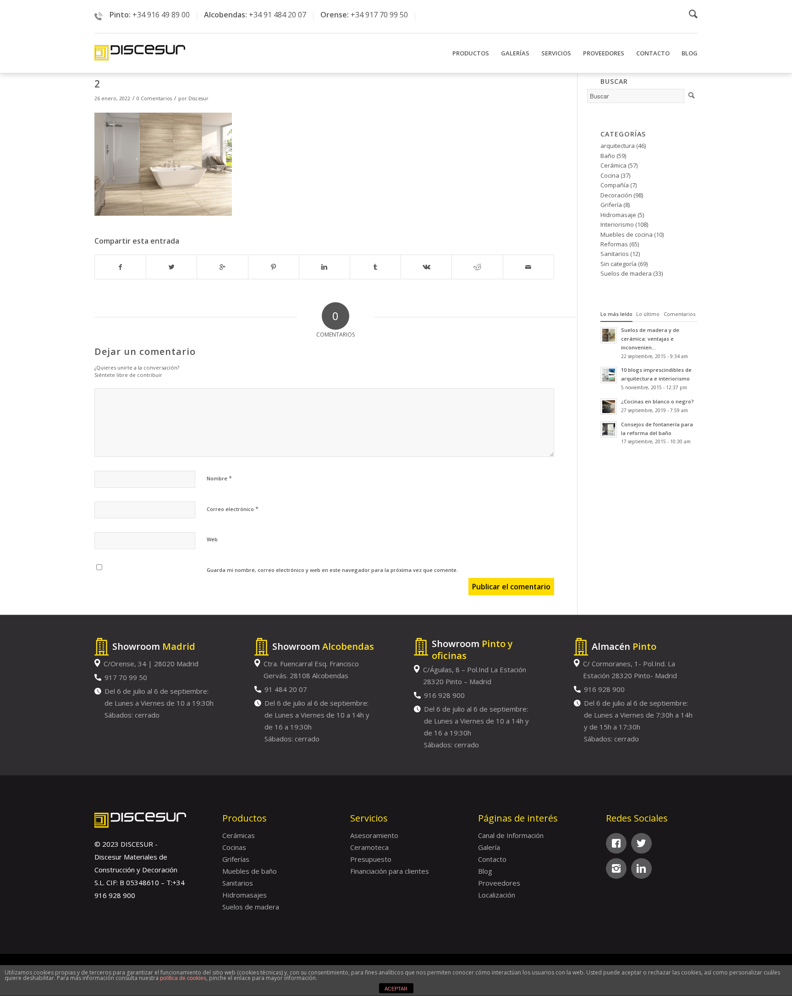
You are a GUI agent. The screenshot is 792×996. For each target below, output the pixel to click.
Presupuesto (370, 859)
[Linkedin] (641, 868)
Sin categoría (618, 264)
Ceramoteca (369, 847)
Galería (489, 847)
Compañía (614, 185)
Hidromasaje (618, 215)
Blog (485, 871)
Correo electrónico (232, 509)
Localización (496, 894)
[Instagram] (616, 868)
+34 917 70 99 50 (379, 15)
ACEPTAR (396, 988)
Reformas (614, 244)
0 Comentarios (154, 98)
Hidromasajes (244, 894)
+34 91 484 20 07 (277, 15)
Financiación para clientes (389, 871)
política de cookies (183, 978)
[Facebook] (616, 843)
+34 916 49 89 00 (161, 15)
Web (212, 539)
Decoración (616, 195)
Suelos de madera (626, 273)
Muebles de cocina (626, 234)
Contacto (492, 859)
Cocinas (234, 847)
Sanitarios (614, 254)
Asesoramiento (374, 835)
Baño (607, 156)
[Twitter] (641, 843)
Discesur (198, 98)
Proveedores (499, 882)
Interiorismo (617, 224)
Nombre (219, 478)
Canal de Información (511, 835)
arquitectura (617, 146)
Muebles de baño (249, 871)
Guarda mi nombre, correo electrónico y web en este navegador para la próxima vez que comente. (332, 569)
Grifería (611, 205)
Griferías (235, 859)
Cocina (609, 175)
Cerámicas (238, 835)
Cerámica (613, 165)
